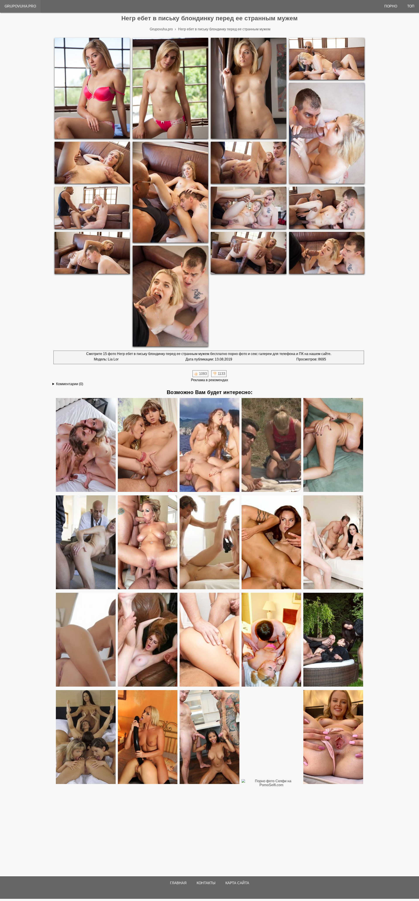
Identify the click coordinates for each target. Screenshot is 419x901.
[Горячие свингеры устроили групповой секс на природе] (271, 445)
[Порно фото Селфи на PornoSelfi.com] (271, 826)
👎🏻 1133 (219, 374)
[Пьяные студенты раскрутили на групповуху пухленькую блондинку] (271, 640)
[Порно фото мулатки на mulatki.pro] (209, 737)
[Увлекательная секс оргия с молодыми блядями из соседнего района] (333, 542)
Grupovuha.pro (20, 6)
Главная (178, 883)
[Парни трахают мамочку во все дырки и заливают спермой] (147, 542)
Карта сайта (237, 883)
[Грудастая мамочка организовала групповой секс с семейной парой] (85, 445)
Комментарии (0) (69, 384)
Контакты (206, 883)
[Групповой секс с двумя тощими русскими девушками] (147, 445)
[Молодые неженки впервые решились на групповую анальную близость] (209, 542)
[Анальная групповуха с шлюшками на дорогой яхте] (209, 445)
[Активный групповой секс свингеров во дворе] (333, 640)
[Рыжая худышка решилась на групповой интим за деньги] (147, 640)
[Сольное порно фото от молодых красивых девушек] (333, 737)
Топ (410, 6)
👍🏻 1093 (200, 374)
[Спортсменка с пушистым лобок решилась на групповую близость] (209, 640)
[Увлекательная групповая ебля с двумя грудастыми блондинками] (333, 445)
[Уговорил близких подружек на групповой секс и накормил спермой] (85, 640)
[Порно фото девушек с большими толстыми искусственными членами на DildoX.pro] (147, 737)
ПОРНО (390, 6)
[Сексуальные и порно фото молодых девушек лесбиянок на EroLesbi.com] (85, 737)
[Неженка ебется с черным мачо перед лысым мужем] (85, 542)
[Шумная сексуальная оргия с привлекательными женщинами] (271, 542)
